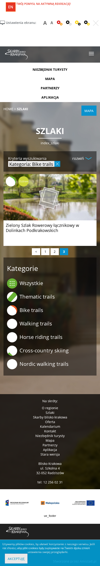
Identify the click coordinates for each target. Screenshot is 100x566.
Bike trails (31, 309)
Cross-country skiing (44, 350)
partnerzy (50, 88)
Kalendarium (50, 426)
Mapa (50, 440)
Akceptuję (16, 558)
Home (8, 109)
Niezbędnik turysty (50, 436)
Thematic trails (37, 296)
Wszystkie (31, 283)
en (10, 7)
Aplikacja (50, 449)
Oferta (50, 422)
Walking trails (36, 323)
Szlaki (50, 412)
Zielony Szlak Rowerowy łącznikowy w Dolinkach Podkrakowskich (42, 227)
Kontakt (50, 431)
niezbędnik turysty (50, 69)
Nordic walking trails (44, 363)
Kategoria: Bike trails (31, 164)
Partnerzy (50, 445)
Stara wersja (50, 454)
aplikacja (50, 97)
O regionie (50, 408)
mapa (50, 79)
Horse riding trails (41, 336)
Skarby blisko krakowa (50, 417)
